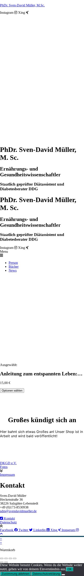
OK (70, 569)
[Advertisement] (42, 318)
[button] (42, 253)
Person (13, 263)
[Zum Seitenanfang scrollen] (1, 534)
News (13, 270)
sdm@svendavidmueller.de (18, 511)
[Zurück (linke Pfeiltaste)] (1, 562)
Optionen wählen (12, 390)
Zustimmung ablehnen (15, 573)
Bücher (14, 266)
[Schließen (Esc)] (14, 558)
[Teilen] (10, 558)
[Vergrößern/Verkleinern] (1, 558)
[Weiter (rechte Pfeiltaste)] (6, 562)
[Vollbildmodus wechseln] (6, 558)
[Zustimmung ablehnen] (63, 574)
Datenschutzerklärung (46, 573)
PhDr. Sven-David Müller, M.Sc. (22, 5)
